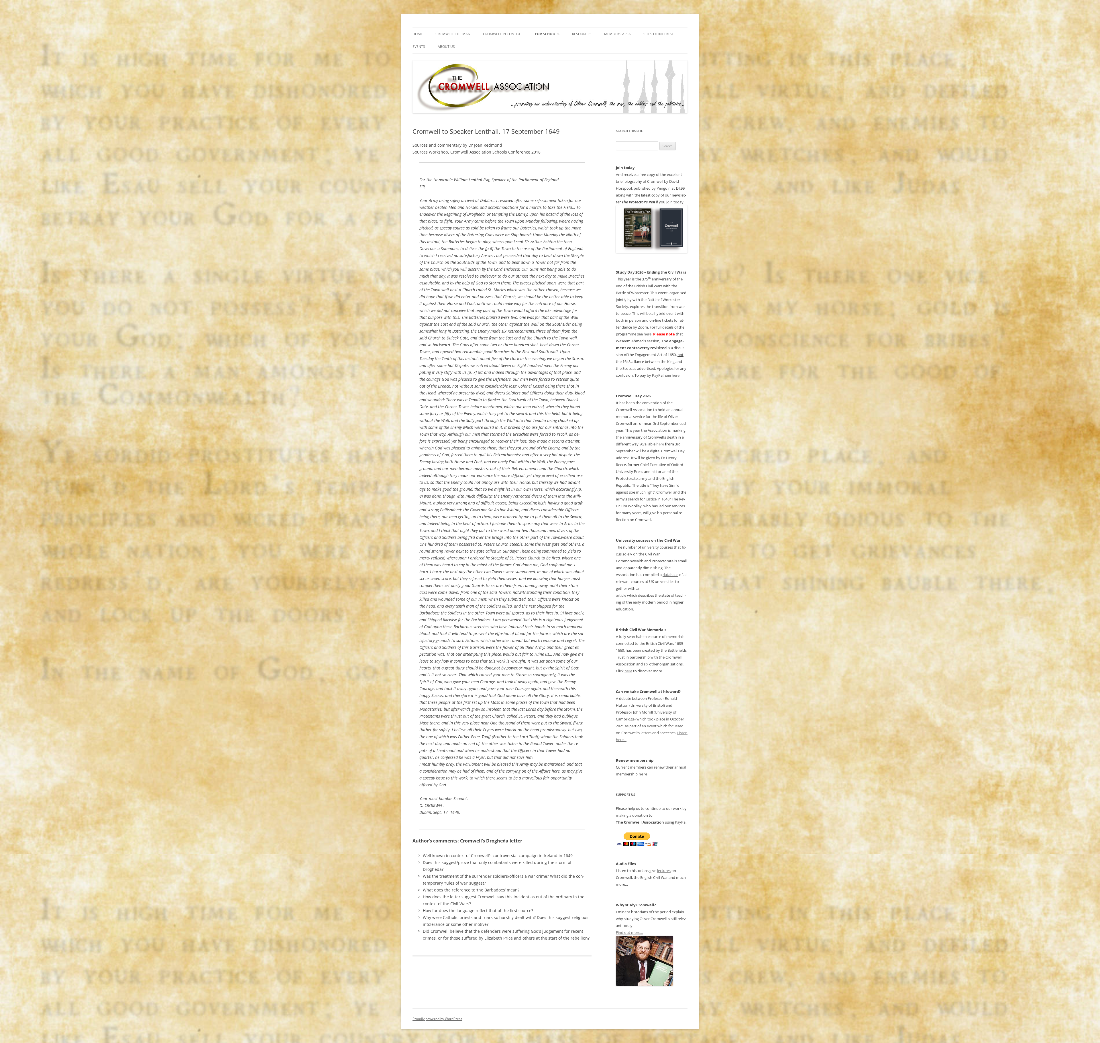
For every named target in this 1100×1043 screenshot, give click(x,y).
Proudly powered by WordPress (437, 1018)
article (621, 595)
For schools (547, 34)
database (670, 574)
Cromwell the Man (452, 34)
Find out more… (629, 932)
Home (417, 34)
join (669, 202)
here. (676, 375)
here (647, 334)
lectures (664, 870)
